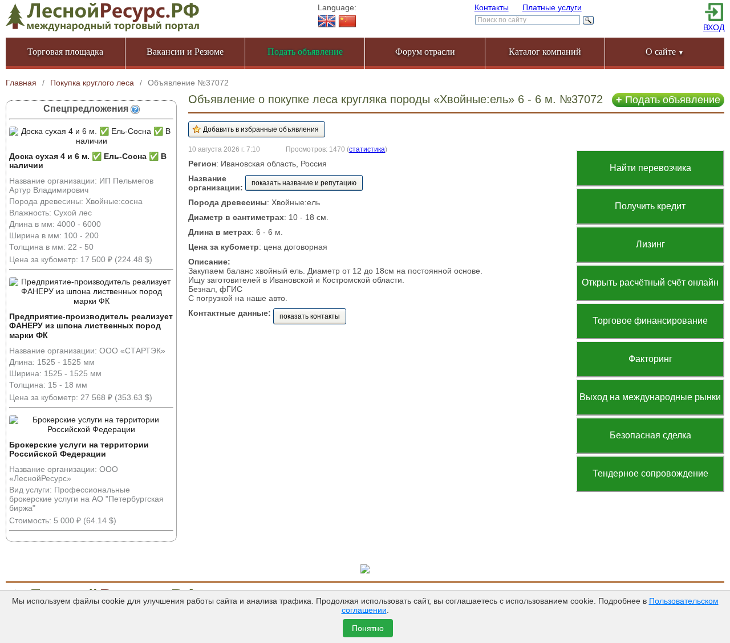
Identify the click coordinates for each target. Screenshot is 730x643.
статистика (367, 149)
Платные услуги (552, 7)
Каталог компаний (545, 51)
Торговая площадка (65, 51)
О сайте (665, 51)
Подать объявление (668, 99)
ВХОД (713, 27)
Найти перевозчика (650, 168)
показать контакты (309, 316)
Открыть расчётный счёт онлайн (650, 282)
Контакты (491, 7)
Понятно (368, 628)
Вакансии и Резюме (185, 51)
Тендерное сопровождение (650, 473)
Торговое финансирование (650, 320)
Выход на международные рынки (650, 397)
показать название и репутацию (304, 183)
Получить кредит (650, 206)
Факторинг (650, 359)
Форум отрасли (425, 51)
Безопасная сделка (650, 435)
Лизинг (650, 244)
